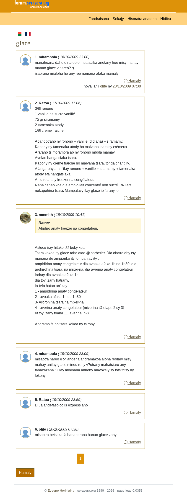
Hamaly (134, 81)
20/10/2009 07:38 (127, 86)
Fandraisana (98, 19)
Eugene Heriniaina (61, 490)
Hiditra (165, 19)
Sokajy (118, 19)
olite (103, 86)
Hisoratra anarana (142, 19)
